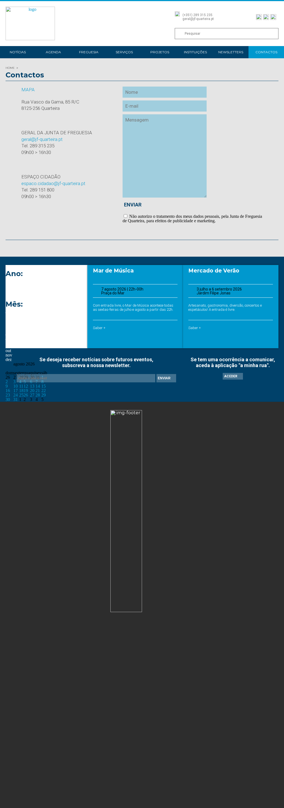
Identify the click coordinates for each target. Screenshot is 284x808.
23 (8, 395)
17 (15, 390)
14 (38, 386)
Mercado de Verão (213, 270)
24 (15, 395)
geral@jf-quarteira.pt (42, 139)
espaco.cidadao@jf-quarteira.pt (53, 183)
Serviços (124, 52)
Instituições (195, 52)
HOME (10, 68)
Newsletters (230, 52)
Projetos (159, 52)
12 (26, 386)
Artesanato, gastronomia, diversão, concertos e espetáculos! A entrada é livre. (225, 307)
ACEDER (230, 376)
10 (15, 386)
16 (8, 390)
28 (38, 395)
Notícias (18, 52)
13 (32, 386)
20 (32, 390)
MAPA (28, 89)
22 (43, 390)
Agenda (53, 52)
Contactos (266, 52)
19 (26, 390)
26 (26, 395)
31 (15, 399)
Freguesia (88, 52)
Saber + (99, 328)
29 (43, 395)
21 (38, 390)
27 (32, 395)
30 (8, 399)
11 (21, 386)
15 (43, 386)
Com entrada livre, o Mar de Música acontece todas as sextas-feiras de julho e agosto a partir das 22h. (133, 307)
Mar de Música (113, 270)
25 (21, 395)
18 (21, 390)
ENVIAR (132, 205)
